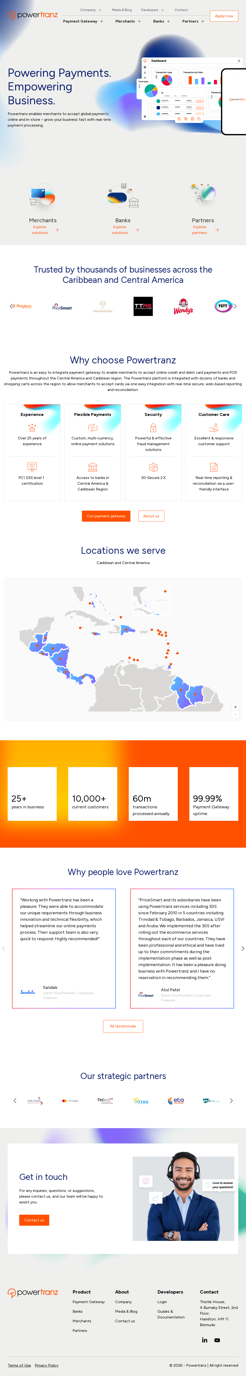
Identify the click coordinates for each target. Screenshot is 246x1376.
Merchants (125, 21)
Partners (190, 21)
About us (151, 516)
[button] (235, 306)
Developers (149, 10)
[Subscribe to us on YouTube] (217, 1340)
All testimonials (123, 1026)
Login (162, 1302)
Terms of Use (19, 1365)
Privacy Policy (46, 1365)
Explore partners (199, 230)
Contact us (34, 1220)
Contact (181, 10)
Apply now (224, 16)
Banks (158, 21)
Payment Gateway (80, 21)
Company (88, 10)
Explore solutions (40, 230)
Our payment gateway (106, 516)
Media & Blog (122, 10)
